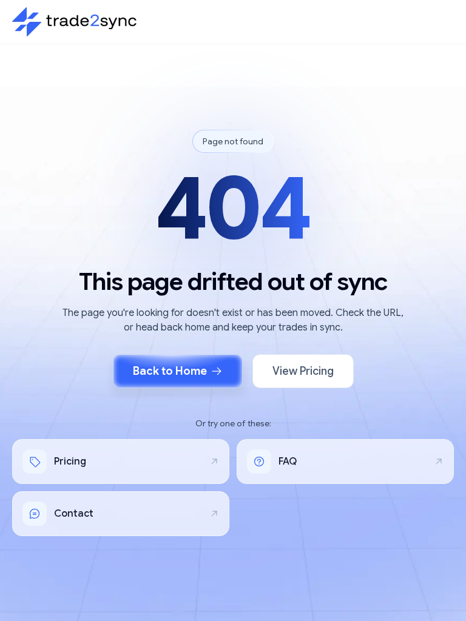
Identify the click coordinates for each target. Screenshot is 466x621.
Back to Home (170, 371)
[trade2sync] (74, 21)
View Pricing (303, 371)
